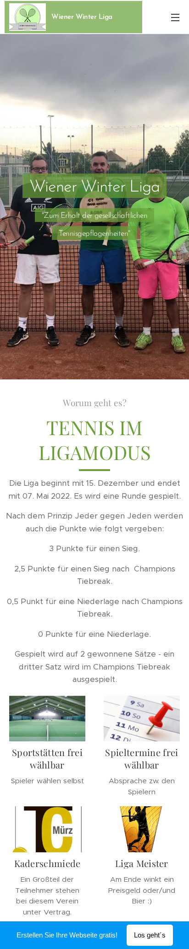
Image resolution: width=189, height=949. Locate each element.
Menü (175, 17)
